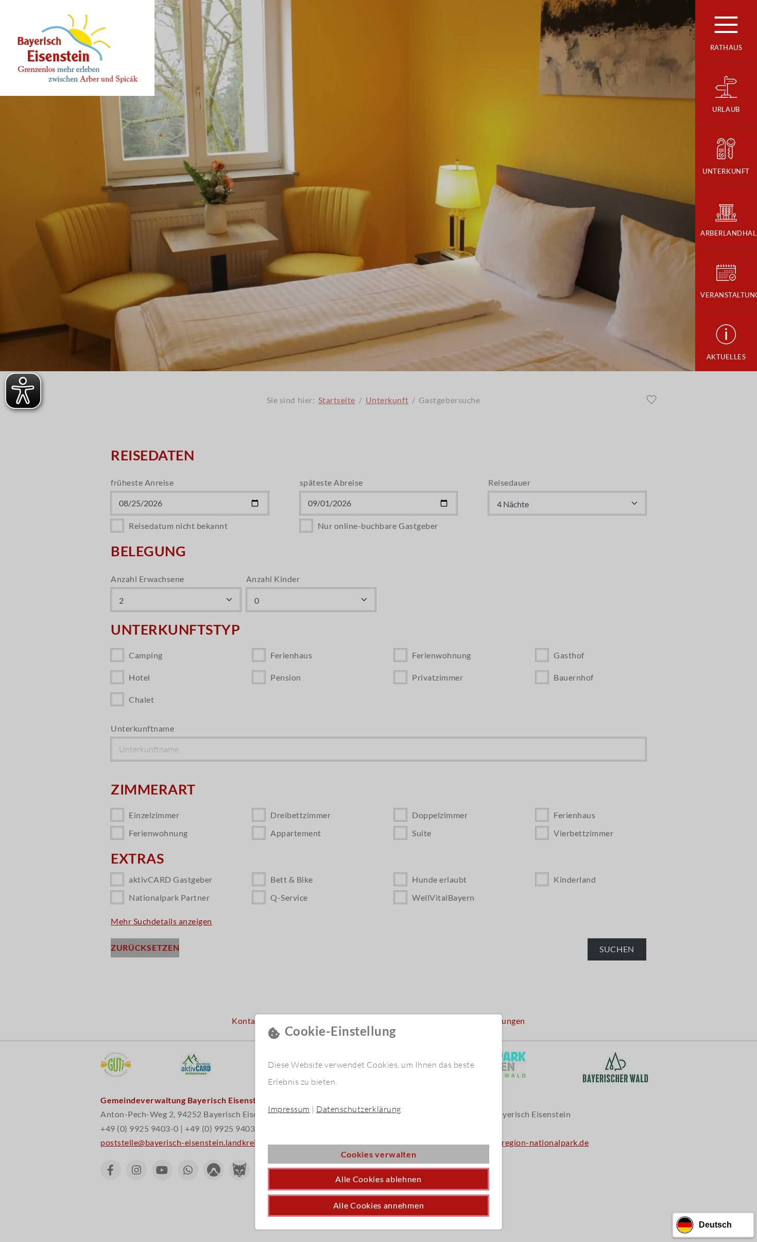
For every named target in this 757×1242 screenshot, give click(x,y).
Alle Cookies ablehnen (378, 1179)
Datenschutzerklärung (358, 1109)
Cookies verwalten (379, 1154)
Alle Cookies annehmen (378, 1205)
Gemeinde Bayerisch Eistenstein (77, 48)
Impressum (289, 1109)
